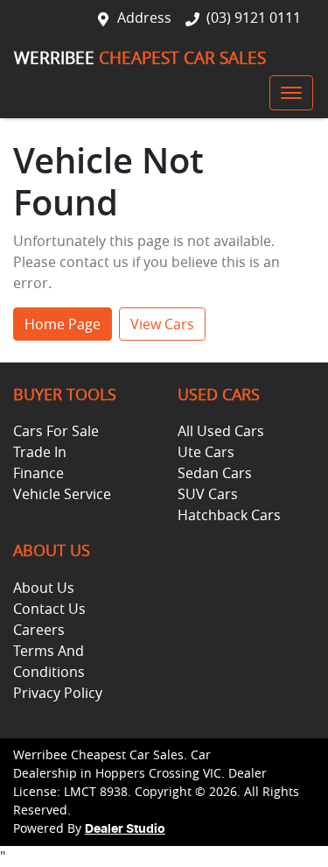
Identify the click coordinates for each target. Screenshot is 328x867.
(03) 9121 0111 (253, 17)
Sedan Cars (215, 473)
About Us (43, 587)
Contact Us (49, 608)
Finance (38, 473)
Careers (39, 629)
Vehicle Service (62, 494)
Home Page (62, 324)
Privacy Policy (57, 692)
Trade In (39, 452)
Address (144, 17)
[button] (291, 92)
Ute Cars (206, 452)
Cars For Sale (56, 431)
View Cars (162, 324)
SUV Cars (208, 494)
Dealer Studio (125, 829)
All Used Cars (221, 431)
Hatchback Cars (229, 515)
